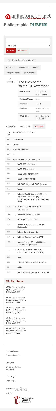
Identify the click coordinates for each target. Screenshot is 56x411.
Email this (25, 67)
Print (37, 67)
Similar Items (25, 126)
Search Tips (10, 380)
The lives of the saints (16, 60)
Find (11, 50)
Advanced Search (13, 355)
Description (10, 126)
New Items (10, 369)
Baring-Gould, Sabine (40, 92)
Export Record (14, 72)
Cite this (11, 67)
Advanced (22, 50)
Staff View (39, 126)
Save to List (30, 72)
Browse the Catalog (13, 367)
